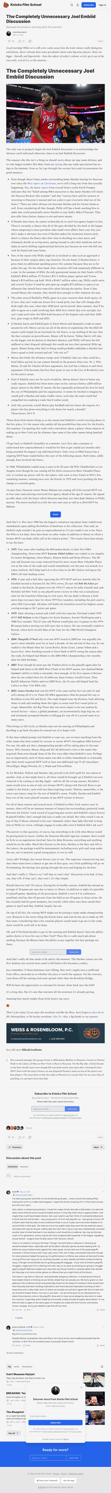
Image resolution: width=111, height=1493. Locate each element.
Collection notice (75, 1473)
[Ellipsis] (103, 1191)
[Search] (71, 5)
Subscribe (89, 5)
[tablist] (18, 1166)
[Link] (2, 74)
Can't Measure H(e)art (20, 1374)
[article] (55, 1379)
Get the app (68, 1480)
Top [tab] (9, 1366)
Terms (64, 1473)
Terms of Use (68, 1429)
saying (58, 164)
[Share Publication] (77, 5)
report (44, 188)
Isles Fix (57, 1017)
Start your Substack (48, 1480)
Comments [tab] (12, 1166)
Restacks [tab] (24, 1166)
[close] (81, 1387)
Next (96, 1147)
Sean (14, 1191)
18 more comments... (15, 1353)
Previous (16, 1147)
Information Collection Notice (55, 1431)
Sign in (102, 5)
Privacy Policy (76, 1431)
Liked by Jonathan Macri (23, 1195)
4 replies (19, 1318)
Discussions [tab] (27, 1366)
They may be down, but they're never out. (25, 1378)
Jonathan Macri (20, 32)
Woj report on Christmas (41, 183)
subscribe (96, 1012)
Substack (42, 1487)
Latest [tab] (16, 1366)
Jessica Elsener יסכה (21, 1327)
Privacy (56, 1473)
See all (11, 1433)
